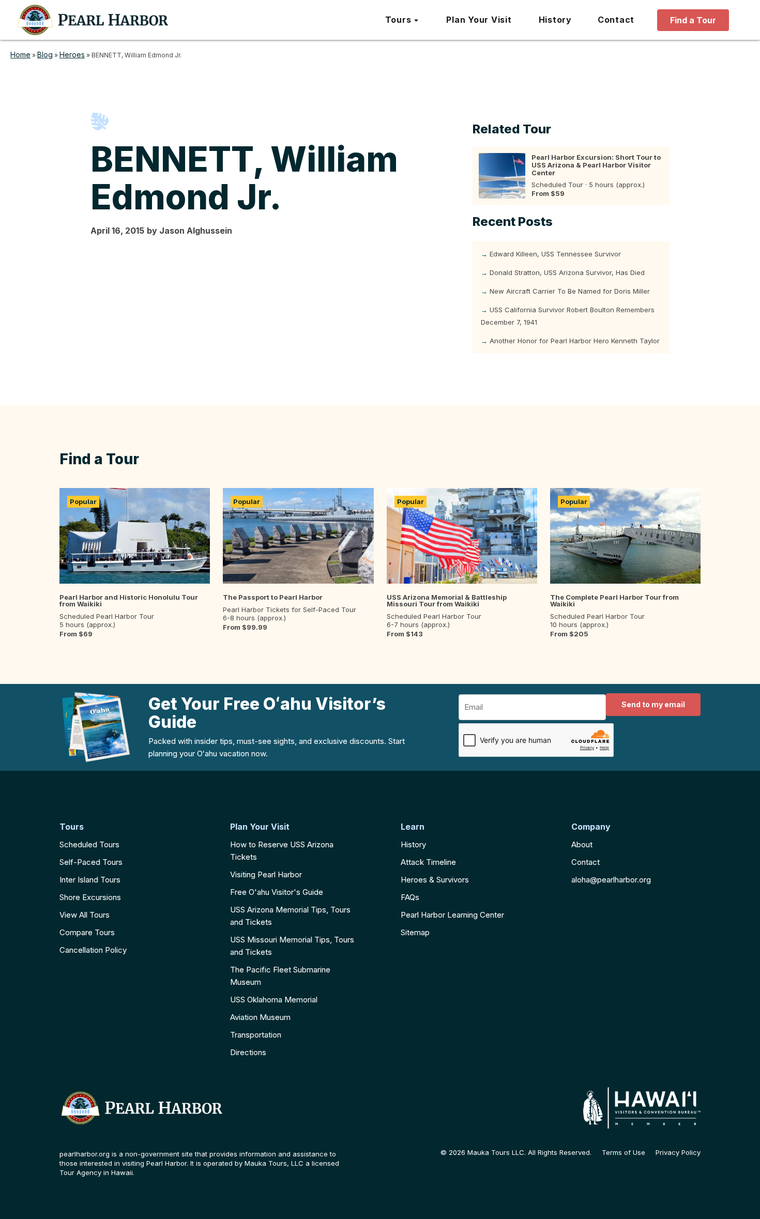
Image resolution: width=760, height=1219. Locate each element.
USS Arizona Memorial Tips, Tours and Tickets (290, 916)
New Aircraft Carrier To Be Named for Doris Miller (570, 291)
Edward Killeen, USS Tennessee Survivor (555, 254)
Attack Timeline (428, 862)
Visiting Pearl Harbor (266, 874)
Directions (248, 1052)
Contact (585, 862)
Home (20, 54)
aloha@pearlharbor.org (611, 880)
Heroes (72, 54)
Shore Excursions (90, 897)
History (413, 844)
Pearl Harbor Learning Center (452, 915)
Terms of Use (623, 1152)
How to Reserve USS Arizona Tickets (281, 851)
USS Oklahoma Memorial (273, 999)
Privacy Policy (678, 1152)
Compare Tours (87, 932)
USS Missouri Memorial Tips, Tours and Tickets (292, 946)
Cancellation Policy (93, 950)
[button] (402, 20)
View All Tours (84, 915)
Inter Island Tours (89, 880)
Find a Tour (693, 20)
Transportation (255, 1035)
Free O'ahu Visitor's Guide (276, 892)
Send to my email (653, 704)
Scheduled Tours (89, 844)
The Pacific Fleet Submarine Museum (280, 976)
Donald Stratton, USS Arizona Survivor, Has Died (567, 272)
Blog (45, 54)
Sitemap (415, 932)
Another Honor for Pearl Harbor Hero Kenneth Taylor (575, 341)
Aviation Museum (260, 1017)
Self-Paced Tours (91, 862)
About (581, 844)
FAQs (410, 897)
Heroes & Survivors (435, 880)
